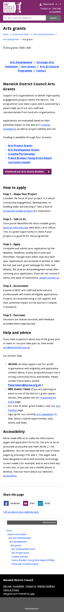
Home (5, 34)
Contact (41, 70)
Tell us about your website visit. (21, 512)
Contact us (45, 8)
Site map (56, 8)
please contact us (49, 277)
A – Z (58, 4)
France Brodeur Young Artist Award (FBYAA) (36, 560)
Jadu (32, 593)
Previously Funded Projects (30, 564)
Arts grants (21, 545)
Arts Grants (28, 66)
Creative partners (25, 556)
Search (53, 18)
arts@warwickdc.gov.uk (16, 347)
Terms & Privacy (11, 590)
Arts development (11, 39)
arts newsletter (45, 414)
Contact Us (31, 586)
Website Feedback (46, 586)
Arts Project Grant (25, 552)
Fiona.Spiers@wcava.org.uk (24, 385)
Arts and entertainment (43, 34)
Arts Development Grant (28, 549)
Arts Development (21, 62)
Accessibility (55, 11)
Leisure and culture (20, 34)
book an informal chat (15, 227)
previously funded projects (18, 210)
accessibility (10, 475)
